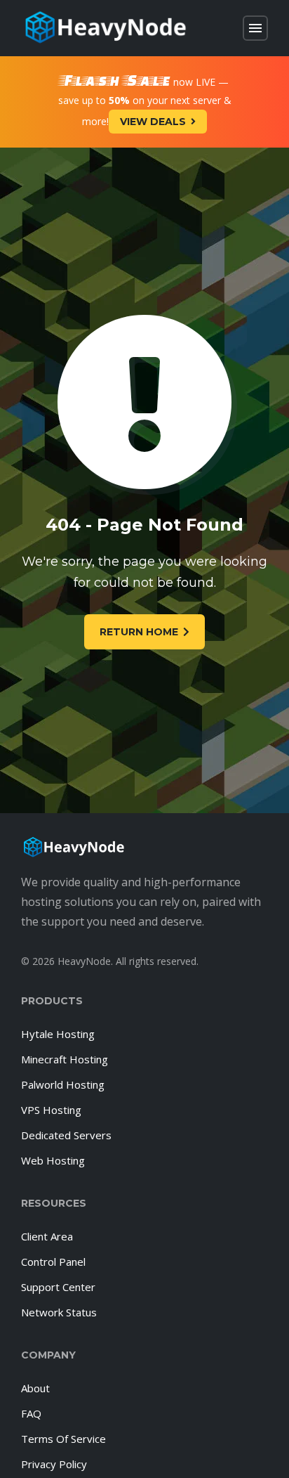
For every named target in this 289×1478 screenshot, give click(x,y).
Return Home (139, 631)
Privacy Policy (54, 1464)
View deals (153, 121)
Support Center (58, 1287)
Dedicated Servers (66, 1135)
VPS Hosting (51, 1110)
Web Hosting (53, 1160)
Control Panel (53, 1262)
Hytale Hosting (58, 1034)
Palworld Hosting (63, 1084)
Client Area (47, 1236)
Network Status (59, 1312)
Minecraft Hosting (64, 1059)
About (35, 1388)
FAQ (31, 1413)
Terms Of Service (63, 1439)
